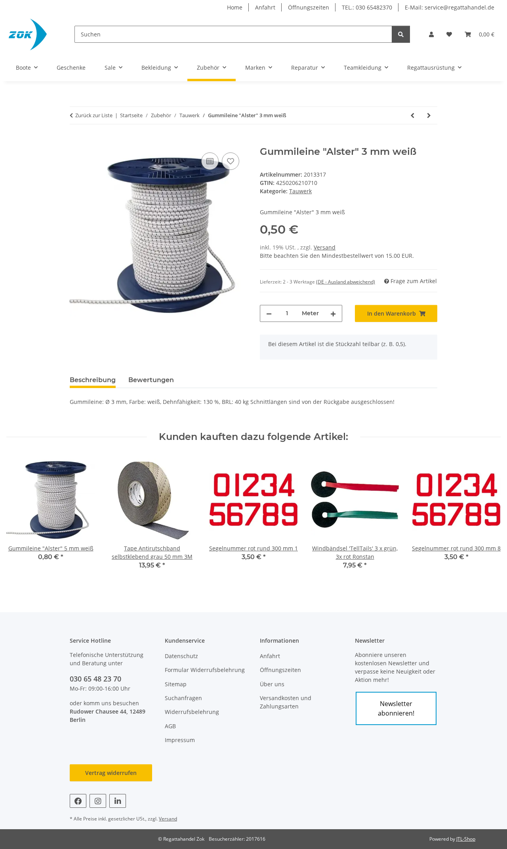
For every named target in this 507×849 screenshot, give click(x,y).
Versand (324, 247)
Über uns (272, 684)
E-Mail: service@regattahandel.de (449, 7)
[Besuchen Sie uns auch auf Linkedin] (117, 801)
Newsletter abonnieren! (396, 708)
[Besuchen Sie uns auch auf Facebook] (78, 801)
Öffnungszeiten (308, 7)
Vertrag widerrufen (111, 773)
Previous (19, 517)
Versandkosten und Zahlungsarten (285, 702)
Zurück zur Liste (93, 115)
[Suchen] (401, 34)
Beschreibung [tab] (93, 380)
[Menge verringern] (269, 313)
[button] (431, 34)
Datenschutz (181, 656)
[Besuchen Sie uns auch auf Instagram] (98, 801)
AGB (170, 726)
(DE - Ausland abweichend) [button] (345, 281)
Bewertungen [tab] (151, 380)
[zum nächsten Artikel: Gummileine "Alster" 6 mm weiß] (429, 115)
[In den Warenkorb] (76, 141)
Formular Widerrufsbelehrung (205, 670)
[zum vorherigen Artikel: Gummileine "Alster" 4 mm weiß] (412, 115)
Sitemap (176, 684)
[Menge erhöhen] (333, 313)
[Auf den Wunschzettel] (230, 161)
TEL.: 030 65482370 (367, 7)
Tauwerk (300, 191)
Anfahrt (265, 7)
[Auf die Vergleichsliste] (210, 161)
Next (487, 517)
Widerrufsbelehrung (192, 712)
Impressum (180, 740)
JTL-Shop (465, 839)
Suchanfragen (183, 698)
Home (234, 7)
